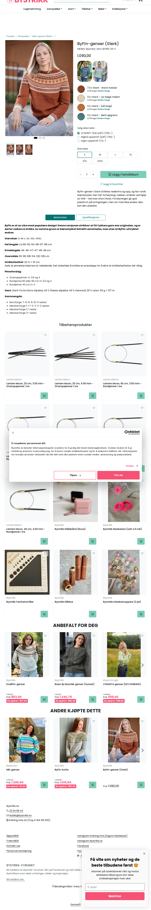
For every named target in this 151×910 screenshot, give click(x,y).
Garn (71, 8)
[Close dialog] (144, 853)
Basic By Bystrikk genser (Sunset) (75, 684)
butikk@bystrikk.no (20, 815)
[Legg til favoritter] (45, 335)
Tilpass (73, 475)
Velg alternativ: (86, 128)
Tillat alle (118, 475)
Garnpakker (53, 8)
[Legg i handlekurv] (44, 395)
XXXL (100, 161)
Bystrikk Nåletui (64, 602)
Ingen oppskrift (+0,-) (93, 140)
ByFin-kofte (61, 769)
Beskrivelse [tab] (60, 217)
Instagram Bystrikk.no (89, 841)
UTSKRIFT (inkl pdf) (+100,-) (97, 133)
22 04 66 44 (16, 810)
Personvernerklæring (18, 851)
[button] (35, 138)
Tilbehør (86, 8)
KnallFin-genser (15, 684)
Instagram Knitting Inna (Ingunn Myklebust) (102, 836)
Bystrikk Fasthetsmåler (20, 602)
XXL (85, 161)
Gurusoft (75, 904)
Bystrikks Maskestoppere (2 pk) (122, 602)
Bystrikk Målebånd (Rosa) (70, 529)
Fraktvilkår (12, 841)
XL (130, 154)
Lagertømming (32, 8)
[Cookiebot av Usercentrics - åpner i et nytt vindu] (127, 432)
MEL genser (12, 769)
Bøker (101, 8)
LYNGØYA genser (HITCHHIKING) (122, 684)
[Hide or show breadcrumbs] (55, 36)
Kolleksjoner (119, 8)
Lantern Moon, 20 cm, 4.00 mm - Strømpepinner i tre (74, 385)
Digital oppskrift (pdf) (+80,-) (98, 137)
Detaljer (130, 466)
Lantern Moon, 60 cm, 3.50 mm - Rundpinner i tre (122, 385)
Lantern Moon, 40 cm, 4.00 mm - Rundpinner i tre (25, 531)
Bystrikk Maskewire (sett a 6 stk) (122, 529)
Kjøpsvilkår (12, 836)
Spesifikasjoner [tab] (91, 217)
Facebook (83, 846)
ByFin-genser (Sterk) (115, 769)
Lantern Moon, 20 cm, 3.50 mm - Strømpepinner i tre (25, 385)
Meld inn (115, 896)
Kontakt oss (13, 846)
